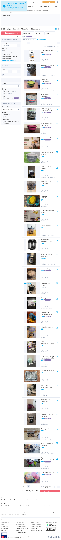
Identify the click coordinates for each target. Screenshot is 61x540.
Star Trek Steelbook (12, 510)
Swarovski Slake (27, 508)
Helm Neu (41, 508)
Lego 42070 (55, 512)
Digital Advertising (35, 522)
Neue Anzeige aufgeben (49, 2)
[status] (14, 6)
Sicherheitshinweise (20, 524)
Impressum (32, 536)
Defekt (26, 499)
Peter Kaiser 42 (23, 506)
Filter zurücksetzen (41, 39)
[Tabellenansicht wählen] (58, 29)
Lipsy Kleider (4, 510)
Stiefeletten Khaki (52, 510)
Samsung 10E (4, 508)
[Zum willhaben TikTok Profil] (51, 537)
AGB (18, 536)
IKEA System (4, 514)
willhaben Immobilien (36, 524)
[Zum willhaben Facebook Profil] (59, 537)
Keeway (37, 512)
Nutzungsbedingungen (21, 526)
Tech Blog (3, 530)
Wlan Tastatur (36, 510)
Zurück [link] (24, 43)
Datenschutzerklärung (21, 532)
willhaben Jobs (34, 528)
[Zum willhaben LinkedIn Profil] (56, 537)
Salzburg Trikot (44, 510)
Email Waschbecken (16, 512)
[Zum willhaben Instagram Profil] (49, 537)
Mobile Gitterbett (49, 508)
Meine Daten (19, 530)
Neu (2, 499)
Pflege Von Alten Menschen (28, 512)
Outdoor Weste (19, 508)
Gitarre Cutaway (44, 506)
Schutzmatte (35, 508)
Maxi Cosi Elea (12, 508)
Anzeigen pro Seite (48, 486)
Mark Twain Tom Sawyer (33, 506)
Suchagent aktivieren (12, 33)
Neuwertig (6, 499)
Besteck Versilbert (22, 510)
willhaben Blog (4, 528)
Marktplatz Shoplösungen (36, 530)
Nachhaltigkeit (4, 526)
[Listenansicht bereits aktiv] (56, 29)
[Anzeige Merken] (57, 51)
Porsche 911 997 (5, 506)
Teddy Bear (23, 514)
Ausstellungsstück (33, 499)
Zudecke (42, 512)
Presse (2, 524)
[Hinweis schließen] (26, 2)
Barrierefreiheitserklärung (22, 528)
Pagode (17, 506)
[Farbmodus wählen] (57, 2)
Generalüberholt (14, 499)
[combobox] (9, 45)
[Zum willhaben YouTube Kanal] (54, 537)
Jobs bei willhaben (5, 522)
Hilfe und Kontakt (20, 522)
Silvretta (9, 512)
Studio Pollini (48, 512)
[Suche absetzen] (18, 45)
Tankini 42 (29, 510)
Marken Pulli (51, 506)
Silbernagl (12, 506)
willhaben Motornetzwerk (36, 526)
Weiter (43, 43)
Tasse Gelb (3, 512)
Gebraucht (21, 499)
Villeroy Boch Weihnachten (14, 514)
